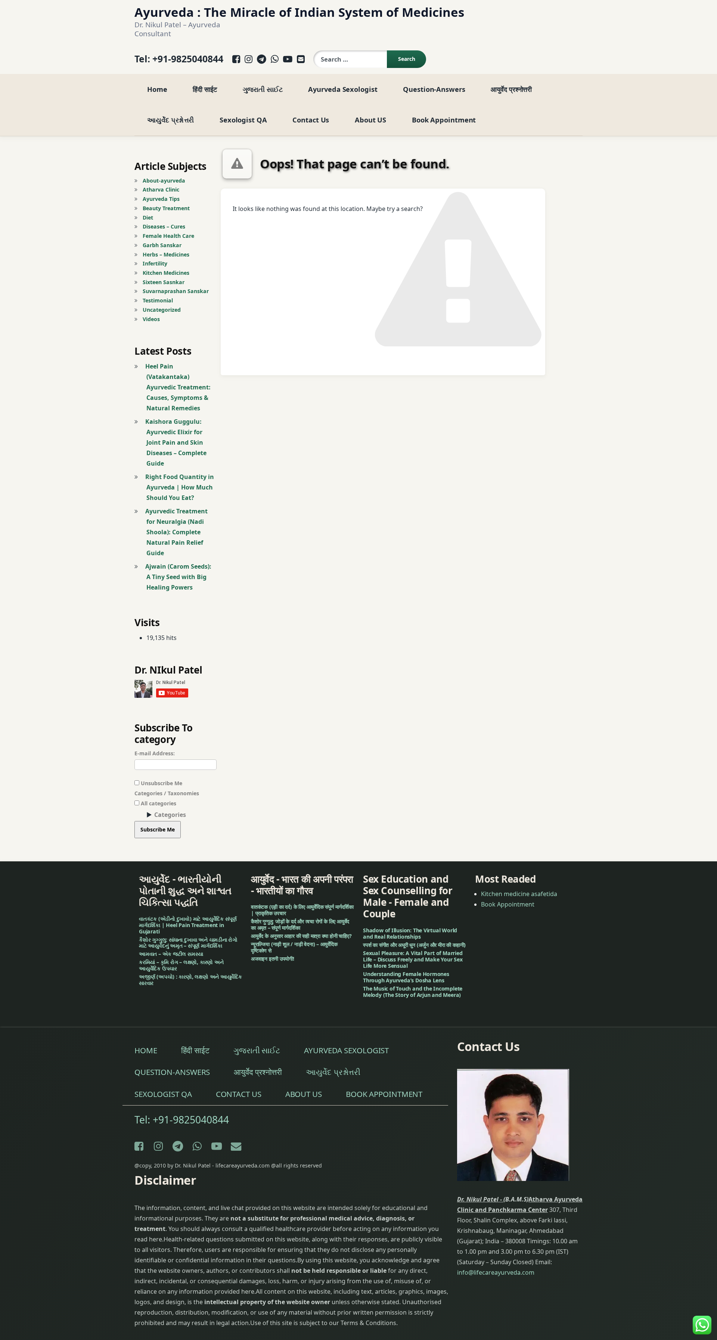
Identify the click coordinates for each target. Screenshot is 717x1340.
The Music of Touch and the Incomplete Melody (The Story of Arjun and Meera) (412, 991)
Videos (151, 319)
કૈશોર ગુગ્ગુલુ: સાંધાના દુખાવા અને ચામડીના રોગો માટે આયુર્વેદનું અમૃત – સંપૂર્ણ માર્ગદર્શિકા (188, 942)
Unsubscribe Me (160, 783)
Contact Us (310, 119)
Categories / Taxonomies (166, 793)
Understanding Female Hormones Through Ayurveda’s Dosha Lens (406, 977)
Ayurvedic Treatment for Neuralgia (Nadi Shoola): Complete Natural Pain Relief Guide (176, 532)
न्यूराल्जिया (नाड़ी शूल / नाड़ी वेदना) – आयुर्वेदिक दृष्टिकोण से (294, 947)
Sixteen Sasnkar (163, 282)
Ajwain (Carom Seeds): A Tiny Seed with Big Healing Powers (178, 576)
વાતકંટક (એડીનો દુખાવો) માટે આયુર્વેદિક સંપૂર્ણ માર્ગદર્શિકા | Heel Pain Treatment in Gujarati (188, 925)
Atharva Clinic (161, 189)
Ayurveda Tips (161, 198)
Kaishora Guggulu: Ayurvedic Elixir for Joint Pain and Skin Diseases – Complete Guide (176, 442)
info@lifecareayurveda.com (495, 1272)
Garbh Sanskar (162, 245)
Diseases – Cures (164, 226)
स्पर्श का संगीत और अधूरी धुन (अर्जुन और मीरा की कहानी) (414, 944)
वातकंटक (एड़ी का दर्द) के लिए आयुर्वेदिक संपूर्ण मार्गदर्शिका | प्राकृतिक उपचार (302, 910)
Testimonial (158, 300)
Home (157, 89)
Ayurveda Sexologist (342, 89)
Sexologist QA (243, 119)
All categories (157, 803)
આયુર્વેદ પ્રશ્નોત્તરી (170, 119)
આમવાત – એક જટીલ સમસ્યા (171, 954)
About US (370, 119)
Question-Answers (434, 89)
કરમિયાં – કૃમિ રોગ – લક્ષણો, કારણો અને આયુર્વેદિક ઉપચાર (181, 965)
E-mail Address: (154, 753)
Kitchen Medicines (166, 272)
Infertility (155, 263)
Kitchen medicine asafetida (519, 894)
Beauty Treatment (166, 208)
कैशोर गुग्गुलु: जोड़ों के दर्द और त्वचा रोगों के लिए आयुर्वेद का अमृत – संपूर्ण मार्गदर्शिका (300, 925)
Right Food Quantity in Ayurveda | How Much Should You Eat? (179, 487)
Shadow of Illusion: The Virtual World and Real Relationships (410, 933)
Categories (170, 815)
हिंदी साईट (205, 89)
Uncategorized (162, 309)
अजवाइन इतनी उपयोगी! (272, 958)
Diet (148, 217)
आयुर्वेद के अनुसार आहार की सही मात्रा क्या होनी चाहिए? (301, 935)
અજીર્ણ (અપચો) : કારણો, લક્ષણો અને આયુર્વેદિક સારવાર (190, 980)
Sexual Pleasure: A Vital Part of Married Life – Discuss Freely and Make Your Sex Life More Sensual (413, 959)
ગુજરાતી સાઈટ (263, 89)
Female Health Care (168, 235)
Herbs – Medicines (166, 254)
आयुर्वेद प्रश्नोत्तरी (511, 89)
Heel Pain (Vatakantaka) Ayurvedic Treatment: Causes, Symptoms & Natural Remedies (178, 387)
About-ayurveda (164, 180)
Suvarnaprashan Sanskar (176, 291)
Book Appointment (444, 119)
